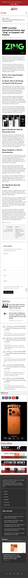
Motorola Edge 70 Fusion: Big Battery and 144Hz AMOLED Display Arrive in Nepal (14, 533)
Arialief (7, 378)
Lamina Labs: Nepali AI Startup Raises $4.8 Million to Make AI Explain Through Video (17, 306)
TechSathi (5, 37)
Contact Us (6, 497)
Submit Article (7, 505)
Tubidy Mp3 (8, 338)
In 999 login (8, 326)
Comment (6, 253)
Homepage (6, 499)
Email (5, 275)
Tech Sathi (12, 310)
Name (5, 270)
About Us (6, 491)
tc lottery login (9, 365)
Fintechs (9, 77)
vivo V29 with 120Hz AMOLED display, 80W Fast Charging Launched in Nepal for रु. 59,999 (15, 328)
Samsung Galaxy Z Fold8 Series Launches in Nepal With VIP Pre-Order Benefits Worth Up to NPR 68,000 (17, 315)
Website (5, 281)
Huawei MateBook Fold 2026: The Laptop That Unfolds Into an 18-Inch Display (13, 517)
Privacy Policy (6, 502)
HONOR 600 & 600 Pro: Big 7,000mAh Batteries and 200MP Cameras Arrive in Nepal (11, 2)
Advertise (6, 494)
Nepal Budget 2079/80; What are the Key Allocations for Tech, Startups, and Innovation (15, 366)
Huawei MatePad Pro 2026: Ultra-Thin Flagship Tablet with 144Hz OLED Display (13, 521)
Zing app (6, 64)
